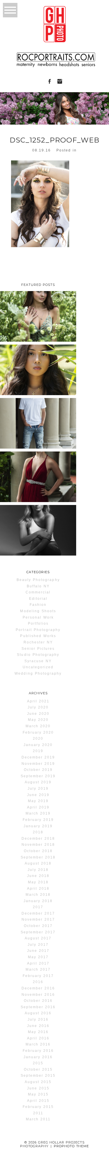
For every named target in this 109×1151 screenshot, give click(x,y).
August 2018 (38, 863)
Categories (38, 572)
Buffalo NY (38, 586)
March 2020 (38, 726)
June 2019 (38, 795)
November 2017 (38, 919)
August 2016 (38, 1013)
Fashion (38, 605)
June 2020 (38, 714)
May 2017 (38, 957)
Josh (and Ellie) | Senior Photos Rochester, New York (38, 427)
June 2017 (38, 951)
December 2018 (38, 839)
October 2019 (38, 770)
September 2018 (38, 857)
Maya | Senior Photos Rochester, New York (37, 530)
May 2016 (38, 1032)
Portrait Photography (38, 630)
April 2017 (38, 963)
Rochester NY (38, 642)
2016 (38, 982)
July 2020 (38, 707)
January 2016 (38, 1057)
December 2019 (38, 757)
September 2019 (38, 776)
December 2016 (38, 988)
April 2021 (38, 701)
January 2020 (38, 745)
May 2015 (38, 1094)
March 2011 (38, 1119)
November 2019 (38, 764)
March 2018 (38, 895)
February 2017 (38, 976)
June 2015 (38, 1088)
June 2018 (38, 876)
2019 (38, 751)
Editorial (38, 599)
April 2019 (38, 807)
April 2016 (38, 1038)
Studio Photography (38, 655)
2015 (38, 1063)
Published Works (38, 636)
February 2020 (38, 732)
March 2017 (38, 969)
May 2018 (38, 882)
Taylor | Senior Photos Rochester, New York (38, 316)
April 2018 (38, 889)
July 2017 (38, 945)
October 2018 (38, 851)
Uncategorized (38, 667)
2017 (38, 907)
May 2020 (38, 720)
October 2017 (38, 926)
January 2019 (38, 826)
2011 (38, 1113)
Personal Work (38, 617)
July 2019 (38, 789)
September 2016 (38, 1007)
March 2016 (38, 1044)
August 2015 (38, 1082)
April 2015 (38, 1101)
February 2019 (38, 820)
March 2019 (38, 813)
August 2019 (38, 782)
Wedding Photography (38, 673)
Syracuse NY (38, 661)
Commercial (38, 592)
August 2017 (38, 938)
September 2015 (38, 1076)
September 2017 (38, 932)
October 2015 (38, 1069)
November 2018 (38, 845)
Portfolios (38, 623)
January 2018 (38, 901)
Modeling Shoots (38, 611)
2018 (38, 832)
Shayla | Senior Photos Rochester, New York (38, 369)
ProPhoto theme (71, 1146)
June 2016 (38, 1026)
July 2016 (38, 1019)
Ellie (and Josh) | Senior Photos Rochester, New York (37, 481)
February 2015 (38, 1107)
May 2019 (38, 801)
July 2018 (38, 870)
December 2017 (38, 913)
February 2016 (38, 1051)
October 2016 (38, 1001)
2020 (38, 739)
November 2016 (38, 995)
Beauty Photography (38, 580)
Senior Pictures (38, 649)
